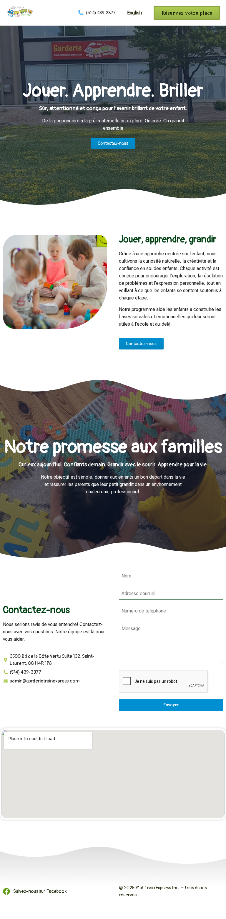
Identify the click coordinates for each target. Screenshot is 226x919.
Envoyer (171, 704)
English (134, 13)
